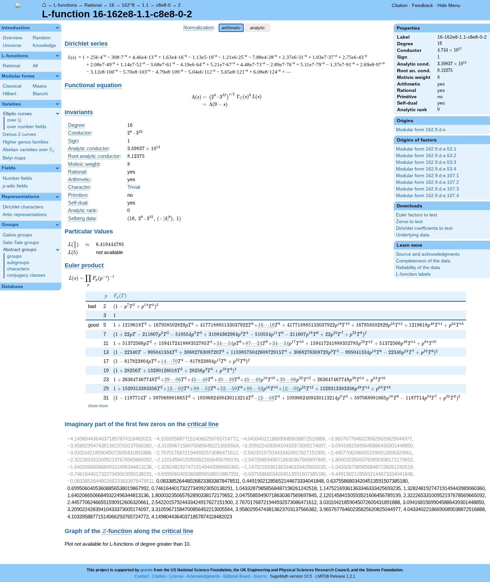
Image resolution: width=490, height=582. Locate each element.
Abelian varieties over (28, 149)
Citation (400, 5)
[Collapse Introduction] (57, 27)
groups (14, 256)
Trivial (133, 187)
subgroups (18, 262)
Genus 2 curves (19, 134)
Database (12, 286)
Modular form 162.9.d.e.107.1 (427, 175)
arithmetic (231, 27)
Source (260, 576)
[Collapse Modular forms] (57, 76)
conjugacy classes (26, 275)
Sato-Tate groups (21, 242)
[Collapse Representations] (57, 196)
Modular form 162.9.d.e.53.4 (426, 168)
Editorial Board (236, 576)
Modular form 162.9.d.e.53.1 (426, 148)
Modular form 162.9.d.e (421, 129)
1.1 (145, 5)
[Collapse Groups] (57, 224)
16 (111, 5)
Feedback (422, 5)
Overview (12, 37)
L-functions (65, 5)
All (35, 65)
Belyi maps (14, 157)
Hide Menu (448, 5)
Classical (12, 86)
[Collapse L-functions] (57, 55)
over (14, 120)
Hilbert (9, 93)
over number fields (26, 126)
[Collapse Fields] (57, 168)
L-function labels (413, 274)
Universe (12, 45)
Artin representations (25, 214)
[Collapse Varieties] (57, 104)
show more (98, 406)
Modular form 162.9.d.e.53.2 (426, 155)
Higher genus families (25, 142)
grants (146, 570)
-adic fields (15, 185)
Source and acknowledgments (428, 254)
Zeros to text (409, 221)
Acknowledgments (203, 576)
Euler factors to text (416, 214)
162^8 (128, 5)
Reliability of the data (418, 267)
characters (18, 268)
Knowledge (44, 45)
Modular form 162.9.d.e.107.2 (427, 182)
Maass (40, 86)
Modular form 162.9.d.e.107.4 (427, 195)
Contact (142, 576)
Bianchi (40, 93)
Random (42, 37)
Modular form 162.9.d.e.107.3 (427, 188)
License (176, 576)
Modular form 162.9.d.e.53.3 (426, 162)
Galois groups (17, 234)
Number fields (17, 178)
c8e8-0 (163, 5)
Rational (93, 5)
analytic (257, 27)
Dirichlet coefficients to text (424, 228)
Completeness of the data (423, 260)
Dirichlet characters (23, 206)
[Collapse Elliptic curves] (57, 113)
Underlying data (412, 234)
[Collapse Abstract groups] (57, 249)
